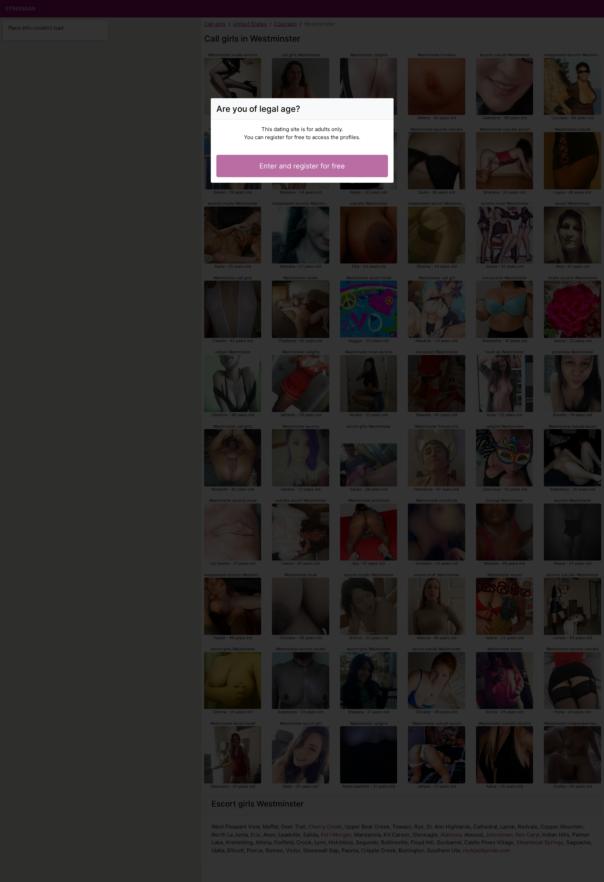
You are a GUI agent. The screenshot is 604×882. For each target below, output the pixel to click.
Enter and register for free (302, 166)
